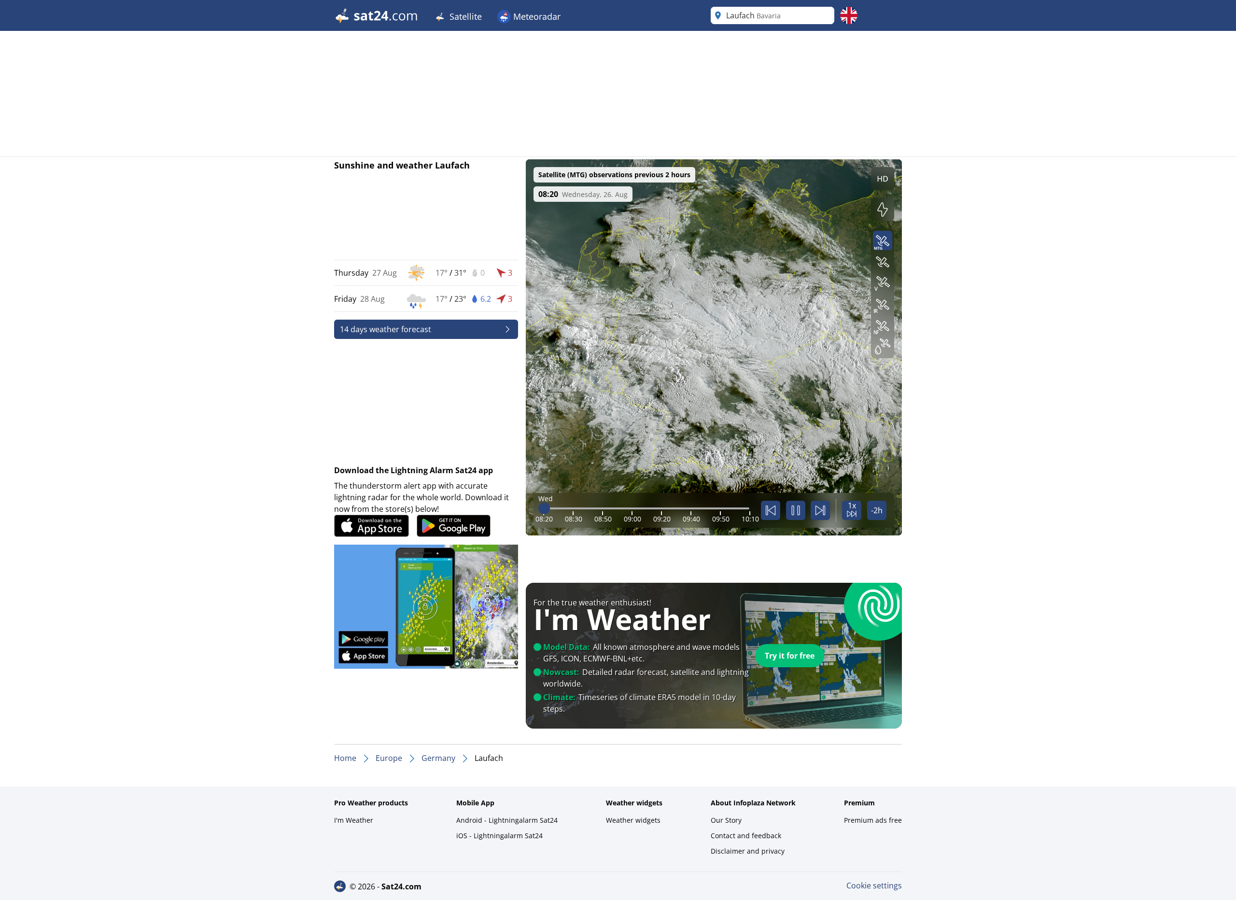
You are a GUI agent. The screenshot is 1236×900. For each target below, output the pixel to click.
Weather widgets (633, 820)
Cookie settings (874, 885)
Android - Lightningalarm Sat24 (507, 820)
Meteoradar (536, 16)
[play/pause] (795, 510)
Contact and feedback (746, 835)
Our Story (726, 820)
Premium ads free (873, 820)
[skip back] (770, 510)
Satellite (464, 16)
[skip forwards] (820, 510)
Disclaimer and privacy (748, 851)
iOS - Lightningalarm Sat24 (499, 835)
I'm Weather (353, 820)
